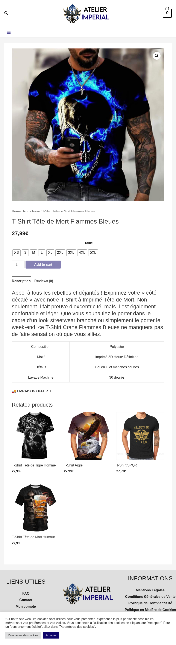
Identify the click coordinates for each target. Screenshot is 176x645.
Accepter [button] (51, 635)
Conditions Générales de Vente (150, 596)
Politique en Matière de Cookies (150, 610)
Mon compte (26, 606)
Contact (25, 600)
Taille (88, 243)
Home (16, 211)
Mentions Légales (150, 590)
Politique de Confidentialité (150, 603)
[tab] (21, 281)
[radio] (16, 253)
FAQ (25, 593)
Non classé (31, 211)
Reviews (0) (43, 281)
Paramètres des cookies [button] (23, 635)
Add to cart (43, 264)
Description (21, 281)
